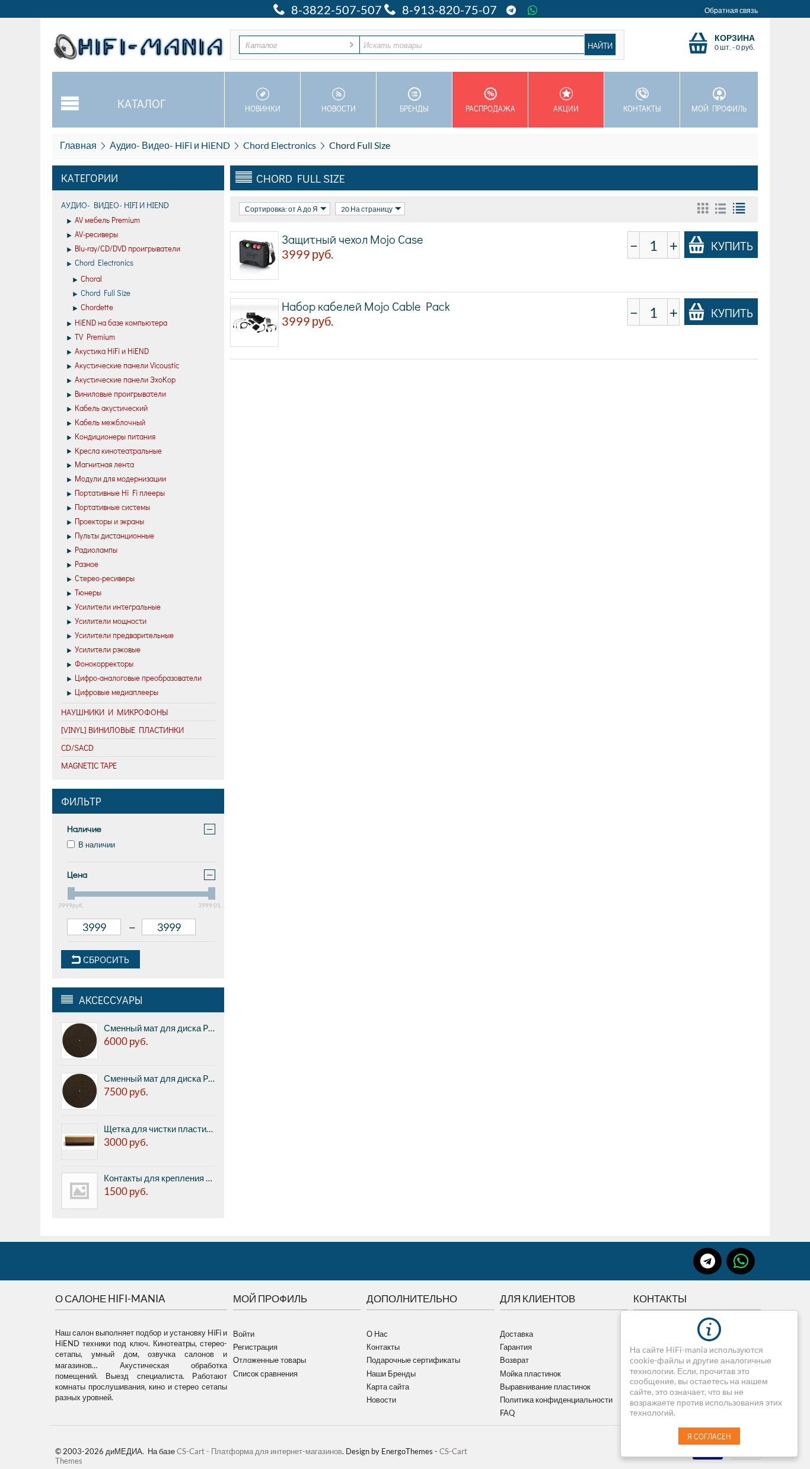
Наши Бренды (391, 1373)
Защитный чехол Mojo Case (352, 239)
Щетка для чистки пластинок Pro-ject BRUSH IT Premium (159, 1128)
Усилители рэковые (108, 649)
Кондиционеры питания (115, 436)
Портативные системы (112, 507)
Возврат (514, 1360)
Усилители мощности (110, 621)
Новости (338, 108)
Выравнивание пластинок (545, 1386)
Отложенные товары (269, 1360)
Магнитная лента (104, 464)
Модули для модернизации (120, 478)
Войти (243, 1334)
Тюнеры (88, 592)
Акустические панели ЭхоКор (125, 379)
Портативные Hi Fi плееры (120, 492)
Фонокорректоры (104, 663)
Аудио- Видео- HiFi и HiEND (170, 145)
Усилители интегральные (118, 606)
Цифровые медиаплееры (116, 692)
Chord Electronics (279, 145)
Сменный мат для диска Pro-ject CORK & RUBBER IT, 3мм (159, 1078)
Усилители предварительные (124, 635)
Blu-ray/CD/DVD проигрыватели (127, 248)
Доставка (516, 1334)
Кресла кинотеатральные (118, 450)
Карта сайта (387, 1386)
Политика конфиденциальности (556, 1399)
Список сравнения (265, 1373)
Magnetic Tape (89, 765)
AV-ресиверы (96, 234)
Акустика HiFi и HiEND (112, 351)
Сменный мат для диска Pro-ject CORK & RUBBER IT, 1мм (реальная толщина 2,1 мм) (159, 1027)
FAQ (507, 1412)
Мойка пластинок (530, 1373)
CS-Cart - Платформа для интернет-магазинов (259, 1451)
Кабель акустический (111, 408)
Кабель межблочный (110, 422)
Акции (566, 108)
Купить (732, 245)
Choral (91, 278)
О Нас (377, 1334)
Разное (86, 564)
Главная (78, 145)
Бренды (414, 108)
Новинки (262, 108)
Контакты (642, 108)
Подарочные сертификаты (413, 1360)
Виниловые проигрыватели (120, 393)
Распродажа (490, 108)
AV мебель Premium (107, 220)
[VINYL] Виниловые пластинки (122, 729)
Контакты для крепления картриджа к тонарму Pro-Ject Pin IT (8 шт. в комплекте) (159, 1177)
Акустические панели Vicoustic (127, 365)
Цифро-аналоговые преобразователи (138, 678)
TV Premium (95, 337)
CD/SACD (77, 747)
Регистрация (255, 1347)
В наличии (96, 844)
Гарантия (516, 1347)
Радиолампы (96, 549)
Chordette (97, 307)
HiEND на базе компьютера (121, 322)
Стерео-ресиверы (105, 578)
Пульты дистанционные (114, 535)
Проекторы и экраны (109, 521)
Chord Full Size (105, 293)
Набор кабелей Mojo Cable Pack (366, 306)
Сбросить (105, 959)
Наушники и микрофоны (114, 712)
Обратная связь (731, 10)
